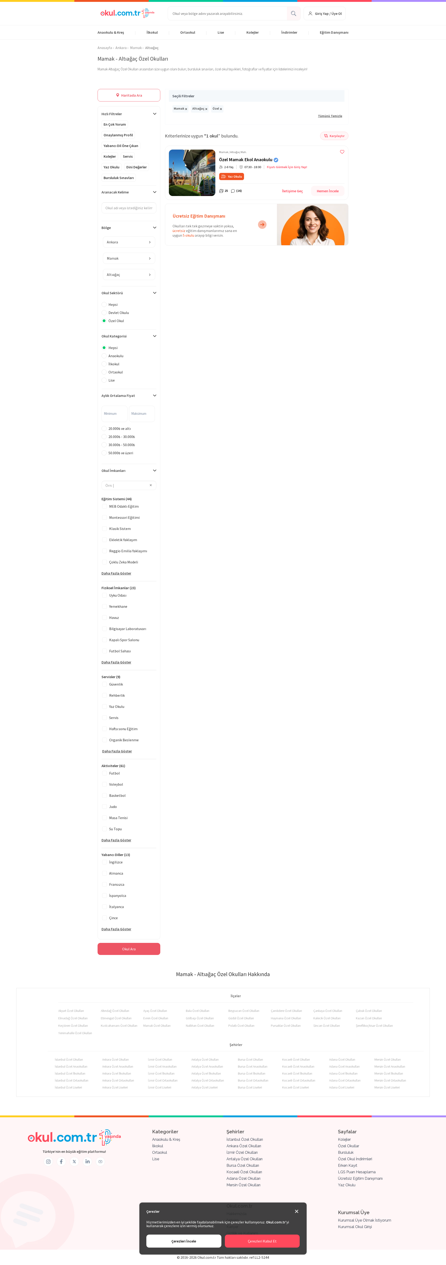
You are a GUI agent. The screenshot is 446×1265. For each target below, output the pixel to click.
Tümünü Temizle (330, 116)
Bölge (106, 227)
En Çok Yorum (115, 124)
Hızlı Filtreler (112, 113)
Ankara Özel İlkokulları (116, 1073)
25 (226, 191)
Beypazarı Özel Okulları (243, 1011)
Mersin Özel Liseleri (387, 1087)
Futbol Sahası (120, 651)
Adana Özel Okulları (342, 1059)
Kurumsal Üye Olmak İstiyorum (364, 1220)
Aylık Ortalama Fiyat (118, 395)
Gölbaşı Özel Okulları (200, 1018)
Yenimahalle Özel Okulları (75, 1033)
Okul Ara (129, 949)
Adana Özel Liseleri (341, 1087)
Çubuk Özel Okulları (369, 1011)
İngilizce (116, 862)
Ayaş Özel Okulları (155, 1011)
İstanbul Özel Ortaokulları (71, 1080)
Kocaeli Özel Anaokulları (298, 1066)
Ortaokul (187, 32)
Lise (221, 32)
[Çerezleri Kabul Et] (297, 1211)
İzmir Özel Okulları (160, 1059)
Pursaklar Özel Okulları (286, 1025)
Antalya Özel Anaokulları (207, 1066)
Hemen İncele (328, 191)
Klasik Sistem (120, 528)
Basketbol (117, 795)
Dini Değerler (136, 167)
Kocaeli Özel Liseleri (295, 1087)
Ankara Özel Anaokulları (117, 1066)
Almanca (116, 873)
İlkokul (152, 32)
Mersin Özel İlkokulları (388, 1073)
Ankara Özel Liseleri (115, 1087)
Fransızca (116, 884)
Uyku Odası (117, 595)
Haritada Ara (131, 95)
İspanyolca (117, 895)
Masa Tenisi (118, 818)
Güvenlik (116, 684)
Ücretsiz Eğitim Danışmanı (360, 1178)
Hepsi (113, 304)
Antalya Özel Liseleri (204, 1087)
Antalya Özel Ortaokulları (207, 1080)
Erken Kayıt (347, 1165)
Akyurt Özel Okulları (71, 1011)
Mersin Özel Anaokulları (389, 1066)
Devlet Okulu (118, 312)
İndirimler (289, 32)
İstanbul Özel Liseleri (68, 1087)
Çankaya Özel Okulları (327, 1011)
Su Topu (115, 829)
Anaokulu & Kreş (111, 32)
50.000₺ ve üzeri (120, 453)
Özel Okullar (348, 1146)
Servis (128, 156)
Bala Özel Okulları (197, 1011)
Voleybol (116, 784)
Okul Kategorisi (114, 336)
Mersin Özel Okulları (387, 1059)
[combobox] (129, 242)
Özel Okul (116, 321)
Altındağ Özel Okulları (115, 1011)
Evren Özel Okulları (155, 1018)
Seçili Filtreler (183, 96)
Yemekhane (118, 606)
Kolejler (252, 32)
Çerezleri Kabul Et (262, 1241)
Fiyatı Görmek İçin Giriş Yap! (287, 167)
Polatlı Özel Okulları (241, 1025)
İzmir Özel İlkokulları (161, 1073)
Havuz (114, 617)
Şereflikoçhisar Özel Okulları (374, 1025)
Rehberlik (117, 695)
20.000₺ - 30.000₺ (121, 436)
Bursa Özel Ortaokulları (253, 1080)
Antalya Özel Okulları (205, 1059)
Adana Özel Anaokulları (344, 1066)
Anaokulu (115, 356)
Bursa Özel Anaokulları (252, 1066)
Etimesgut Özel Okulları (116, 1018)
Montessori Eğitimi (124, 517)
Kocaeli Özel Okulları (296, 1059)
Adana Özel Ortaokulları (345, 1080)
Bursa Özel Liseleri (250, 1087)
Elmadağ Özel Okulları (73, 1018)
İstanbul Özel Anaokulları (71, 1066)
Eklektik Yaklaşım (123, 540)
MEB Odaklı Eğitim (124, 506)
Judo (113, 806)
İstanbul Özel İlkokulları (70, 1073)
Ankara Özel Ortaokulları (118, 1080)
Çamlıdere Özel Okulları (286, 1011)
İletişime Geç (292, 191)
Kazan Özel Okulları (369, 1018)
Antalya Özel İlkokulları (206, 1073)
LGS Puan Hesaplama (357, 1172)
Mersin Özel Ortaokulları (390, 1080)
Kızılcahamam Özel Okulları (119, 1025)
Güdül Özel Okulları (241, 1018)
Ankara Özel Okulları (115, 1059)
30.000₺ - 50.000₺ (121, 445)
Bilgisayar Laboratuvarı (127, 629)
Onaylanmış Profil (118, 135)
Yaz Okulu (111, 167)
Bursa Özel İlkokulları (251, 1073)
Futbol (114, 773)
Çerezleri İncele (183, 1241)
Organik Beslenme (124, 740)
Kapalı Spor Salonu (124, 640)
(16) (239, 191)
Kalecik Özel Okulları (327, 1018)
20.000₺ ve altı (119, 428)
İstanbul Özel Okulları (69, 1059)
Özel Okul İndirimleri (355, 1159)
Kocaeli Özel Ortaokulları (298, 1080)
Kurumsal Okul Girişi (355, 1227)
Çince (113, 918)
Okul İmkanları (113, 470)
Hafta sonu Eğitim (123, 729)
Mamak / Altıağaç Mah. (233, 152)
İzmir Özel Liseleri (159, 1087)
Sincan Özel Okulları (326, 1025)
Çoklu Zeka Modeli (123, 562)
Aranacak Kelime (115, 192)
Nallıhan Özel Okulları (200, 1025)
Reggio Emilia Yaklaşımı (128, 551)
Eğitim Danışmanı (334, 32)
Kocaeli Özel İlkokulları (297, 1073)
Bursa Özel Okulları (250, 1059)
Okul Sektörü (112, 293)
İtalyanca (116, 907)
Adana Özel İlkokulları (343, 1073)
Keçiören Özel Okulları (73, 1025)
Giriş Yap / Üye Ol (328, 13)
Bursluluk (346, 1152)
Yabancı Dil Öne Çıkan (121, 145)
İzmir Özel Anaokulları (162, 1066)
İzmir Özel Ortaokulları (162, 1080)
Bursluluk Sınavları (119, 177)
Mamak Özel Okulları (157, 1025)
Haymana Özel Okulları (286, 1018)
